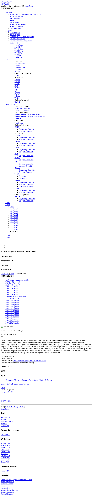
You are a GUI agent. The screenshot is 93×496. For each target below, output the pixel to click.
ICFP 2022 (14, 219)
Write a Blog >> (6, 2)
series (12, 274)
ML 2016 (4, 454)
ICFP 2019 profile (11, 290)
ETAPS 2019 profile (12, 284)
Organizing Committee (23, 108)
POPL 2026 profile (12, 321)
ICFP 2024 (14, 215)
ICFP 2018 (14, 227)
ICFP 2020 (14, 223)
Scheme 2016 (6, 460)
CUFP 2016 (5, 435)
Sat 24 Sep (18, 57)
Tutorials (18, 69)
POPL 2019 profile (12, 307)
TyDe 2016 (5, 462)
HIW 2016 (5, 450)
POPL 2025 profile (12, 319)
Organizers (23, 178)
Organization (10, 104)
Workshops (19, 71)
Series (12, 207)
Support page (5, 409)
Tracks (7, 59)
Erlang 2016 (5, 443)
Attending (9, 12)
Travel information (16, 16)
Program (8, 31)
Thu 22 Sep (19, 53)
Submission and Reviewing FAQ (22, 37)
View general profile (7, 392)
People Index (19, 123)
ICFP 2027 (14, 209)
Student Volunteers (16, 26)
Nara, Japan (29, 6)
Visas (12, 20)
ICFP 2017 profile (11, 286)
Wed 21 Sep (19, 51)
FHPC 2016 (5, 448)
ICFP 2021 (14, 221)
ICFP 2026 (14, 211)
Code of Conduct (16, 29)
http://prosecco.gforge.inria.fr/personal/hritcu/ (29, 361)
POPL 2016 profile (12, 300)
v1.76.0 (21, 407)
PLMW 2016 (5, 458)
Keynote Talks (20, 63)
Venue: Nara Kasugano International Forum (25, 14)
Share (3, 388)
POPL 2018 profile (12, 305)
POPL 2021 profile (12, 311)
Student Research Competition (21, 41)
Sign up (8, 237)
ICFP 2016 (5, 274)
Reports (17, 65)
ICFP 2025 (14, 213)
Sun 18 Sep (19, 45)
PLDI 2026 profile (12, 298)
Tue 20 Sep (19, 49)
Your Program (15, 35)
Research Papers (20, 67)
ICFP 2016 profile (7, 276)
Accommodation (16, 18)
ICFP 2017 (14, 229)
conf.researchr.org (11, 407)
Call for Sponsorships (17, 39)
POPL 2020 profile (12, 309)
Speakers (22, 176)
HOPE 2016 (5, 452)
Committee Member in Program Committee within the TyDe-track (29, 380)
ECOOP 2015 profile (13, 282)
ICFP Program (15, 33)
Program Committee (26, 131)
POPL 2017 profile (12, 302)
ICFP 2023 (14, 217)
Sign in (8, 235)
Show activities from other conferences (15, 384)
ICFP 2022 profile (11, 292)
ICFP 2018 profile (11, 288)
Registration (14, 22)
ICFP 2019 (14, 225)
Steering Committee (22, 110)
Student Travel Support (18, 24)
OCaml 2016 (5, 456)
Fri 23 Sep (18, 55)
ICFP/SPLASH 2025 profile (15, 296)
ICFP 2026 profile (11, 294)
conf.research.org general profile (17, 280)
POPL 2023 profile (12, 315)
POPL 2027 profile (12, 323)
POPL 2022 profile (12, 313)
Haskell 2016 (5, 471)
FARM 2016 (5, 446)
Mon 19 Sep (19, 47)
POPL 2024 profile (12, 317)
